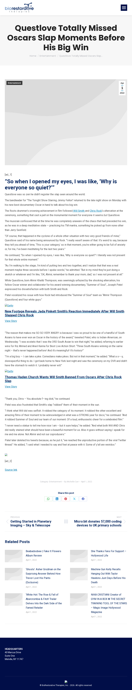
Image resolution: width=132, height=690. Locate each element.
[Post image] (14, 556)
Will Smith (79, 210)
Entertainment (14, 83)
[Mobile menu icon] (124, 8)
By (71, 482)
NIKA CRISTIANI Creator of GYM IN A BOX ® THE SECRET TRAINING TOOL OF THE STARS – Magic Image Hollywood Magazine (109, 603)
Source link (11, 469)
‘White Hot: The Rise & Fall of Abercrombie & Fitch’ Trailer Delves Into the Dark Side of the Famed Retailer (44, 601)
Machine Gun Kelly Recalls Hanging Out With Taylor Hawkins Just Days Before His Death (108, 576)
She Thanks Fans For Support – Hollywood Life (108, 553)
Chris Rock (96, 210)
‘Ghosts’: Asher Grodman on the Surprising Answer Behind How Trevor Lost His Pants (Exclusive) (43, 576)
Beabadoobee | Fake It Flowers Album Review (43, 553)
